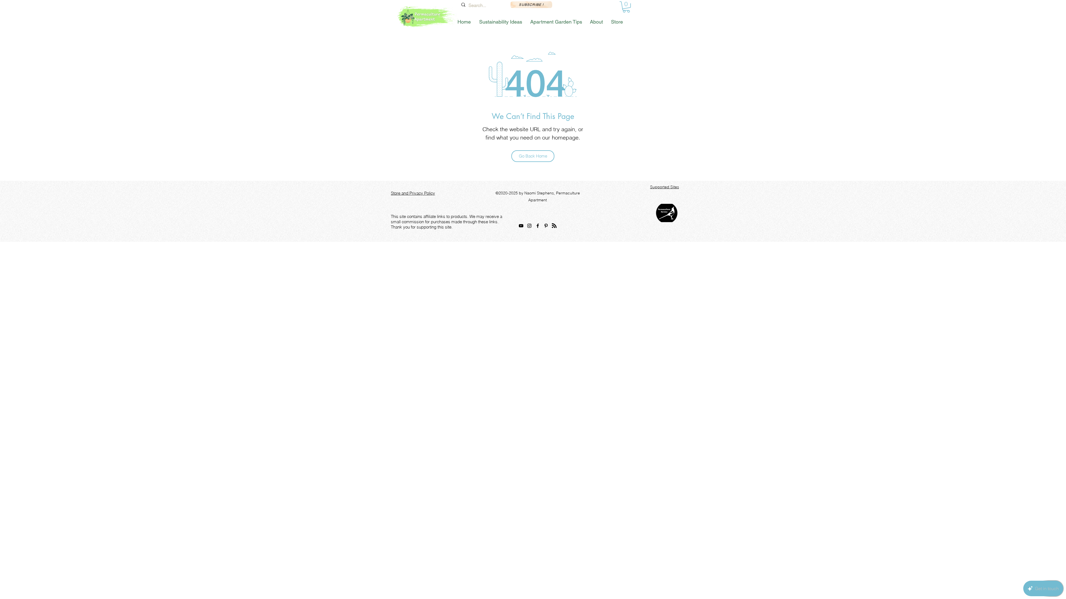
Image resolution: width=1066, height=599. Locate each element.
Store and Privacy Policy (413, 193)
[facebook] (537, 226)
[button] (626, 6)
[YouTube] (521, 226)
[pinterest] (546, 226)
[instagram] (529, 226)
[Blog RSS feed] (554, 226)
